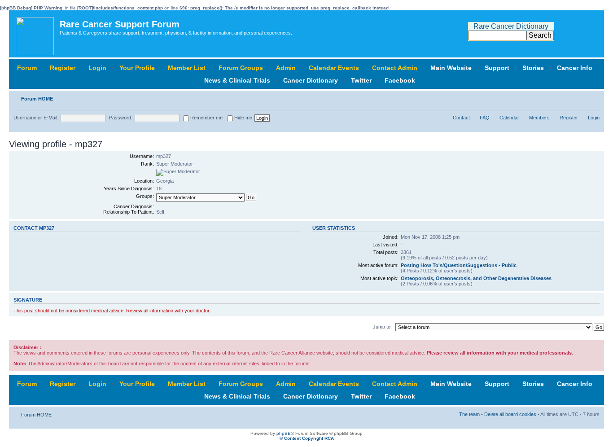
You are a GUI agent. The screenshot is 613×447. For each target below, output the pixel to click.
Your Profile (137, 67)
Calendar (509, 117)
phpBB (283, 433)
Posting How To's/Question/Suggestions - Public (459, 265)
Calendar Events (334, 67)
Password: (120, 117)
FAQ (485, 117)
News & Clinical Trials (237, 80)
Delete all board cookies (510, 414)
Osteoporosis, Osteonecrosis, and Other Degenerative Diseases (476, 278)
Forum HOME (37, 98)
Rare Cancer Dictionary (510, 26)
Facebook (400, 80)
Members (539, 117)
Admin (286, 67)
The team (469, 414)
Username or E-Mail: (35, 117)
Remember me (206, 117)
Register (62, 67)
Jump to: (382, 326)
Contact (461, 117)
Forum (27, 67)
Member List (187, 67)
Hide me (242, 117)
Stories (533, 67)
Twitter (361, 80)
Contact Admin (394, 67)
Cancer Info (574, 67)
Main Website (451, 67)
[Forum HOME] (35, 34)
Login (97, 67)
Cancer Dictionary (310, 80)
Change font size (593, 97)
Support (497, 67)
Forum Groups (241, 67)
